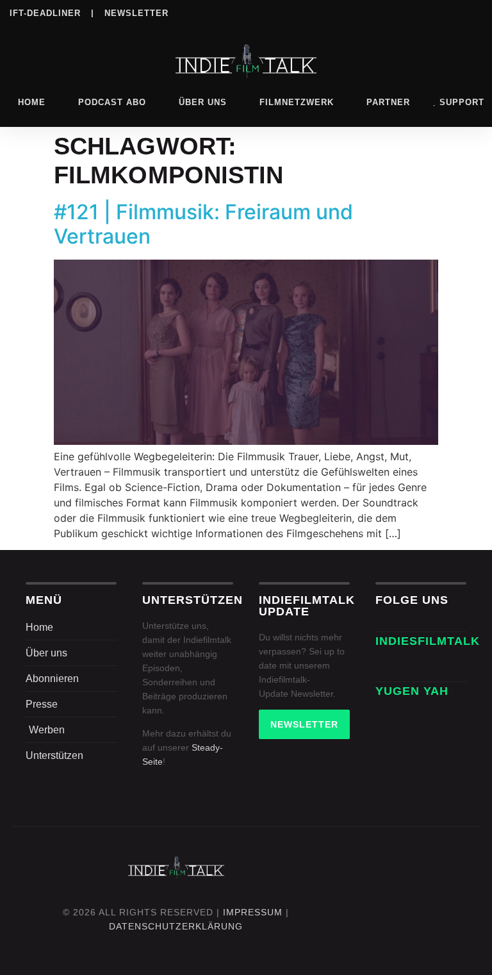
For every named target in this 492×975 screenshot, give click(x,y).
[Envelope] (389, 667)
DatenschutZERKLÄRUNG (176, 926)
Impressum (253, 912)
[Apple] (421, 12)
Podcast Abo (112, 102)
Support (461, 102)
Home (31, 102)
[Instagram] (342, 12)
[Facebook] (316, 12)
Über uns (203, 102)
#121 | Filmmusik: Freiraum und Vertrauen (203, 224)
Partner (388, 102)
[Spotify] (395, 12)
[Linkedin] (369, 12)
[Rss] (447, 12)
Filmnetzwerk (296, 102)
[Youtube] (474, 12)
